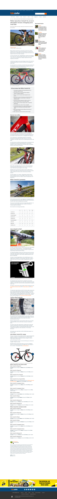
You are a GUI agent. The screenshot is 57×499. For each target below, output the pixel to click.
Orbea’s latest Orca (26, 286)
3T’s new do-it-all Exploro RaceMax (25, 295)
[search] (46, 14)
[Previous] (12, 123)
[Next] (33, 123)
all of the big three (25, 345)
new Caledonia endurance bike (15, 286)
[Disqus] (23, 468)
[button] (22, 124)
